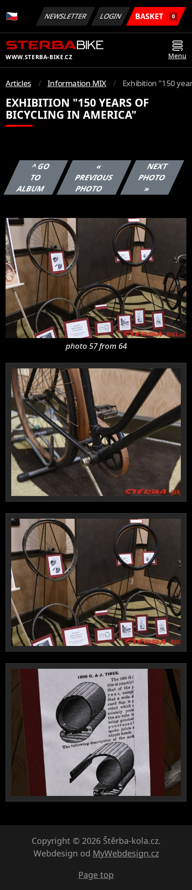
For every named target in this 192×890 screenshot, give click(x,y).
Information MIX (77, 83)
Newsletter (66, 16)
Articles (18, 83)
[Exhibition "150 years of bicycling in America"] (96, 277)
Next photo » (152, 177)
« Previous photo (94, 177)
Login (110, 16)
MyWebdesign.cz (126, 853)
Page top (96, 874)
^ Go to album (33, 177)
